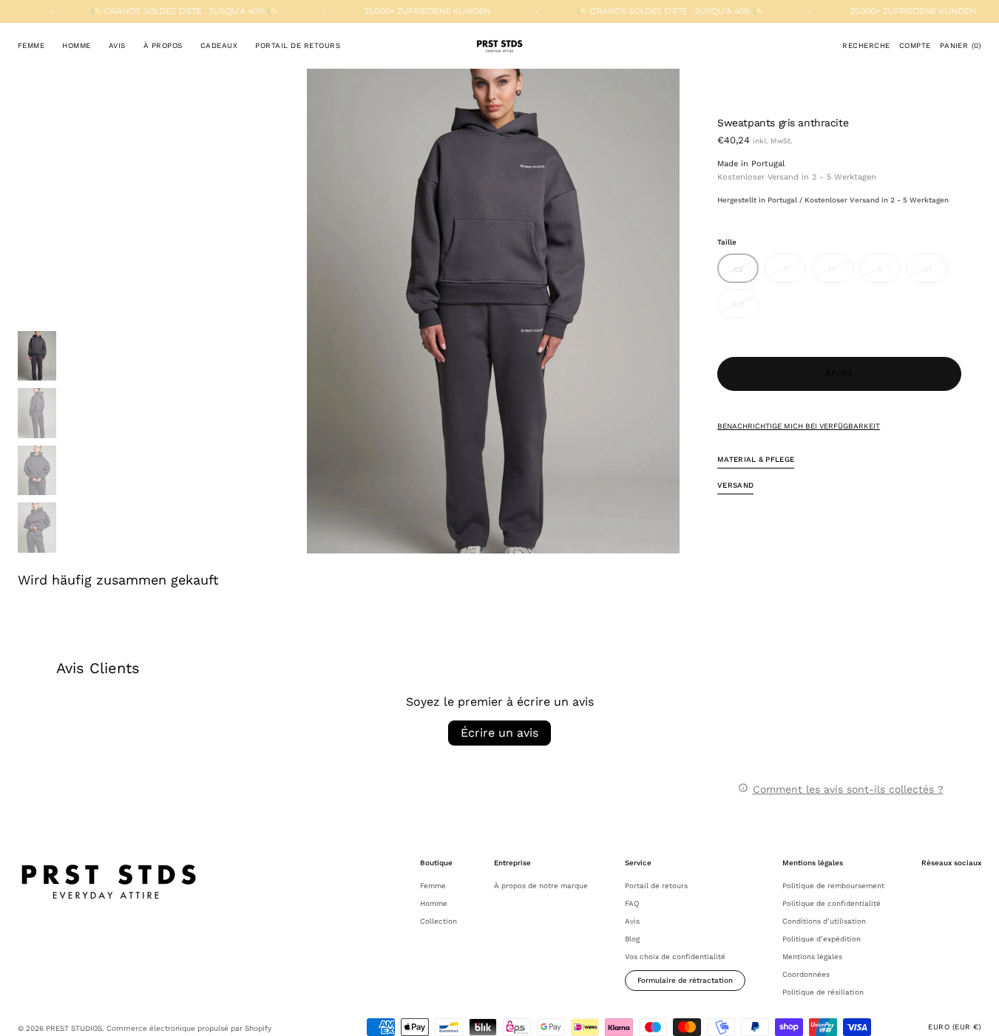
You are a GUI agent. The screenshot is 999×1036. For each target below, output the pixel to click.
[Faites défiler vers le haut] (977, 1014)
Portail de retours (656, 886)
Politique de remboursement (833, 886)
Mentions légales (812, 956)
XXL (745, 308)
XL (936, 272)
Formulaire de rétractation (685, 980)
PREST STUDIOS (74, 1028)
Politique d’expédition (821, 939)
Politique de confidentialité (831, 903)
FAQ (632, 903)
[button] (865, 45)
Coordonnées (806, 974)
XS (746, 272)
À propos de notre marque (541, 886)
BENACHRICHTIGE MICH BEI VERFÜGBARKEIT (798, 426)
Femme (433, 886)
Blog (632, 939)
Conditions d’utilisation (824, 921)
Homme (433, 903)
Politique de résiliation (823, 992)
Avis (632, 921)
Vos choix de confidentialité (675, 956)
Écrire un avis (499, 733)
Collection (438, 921)
